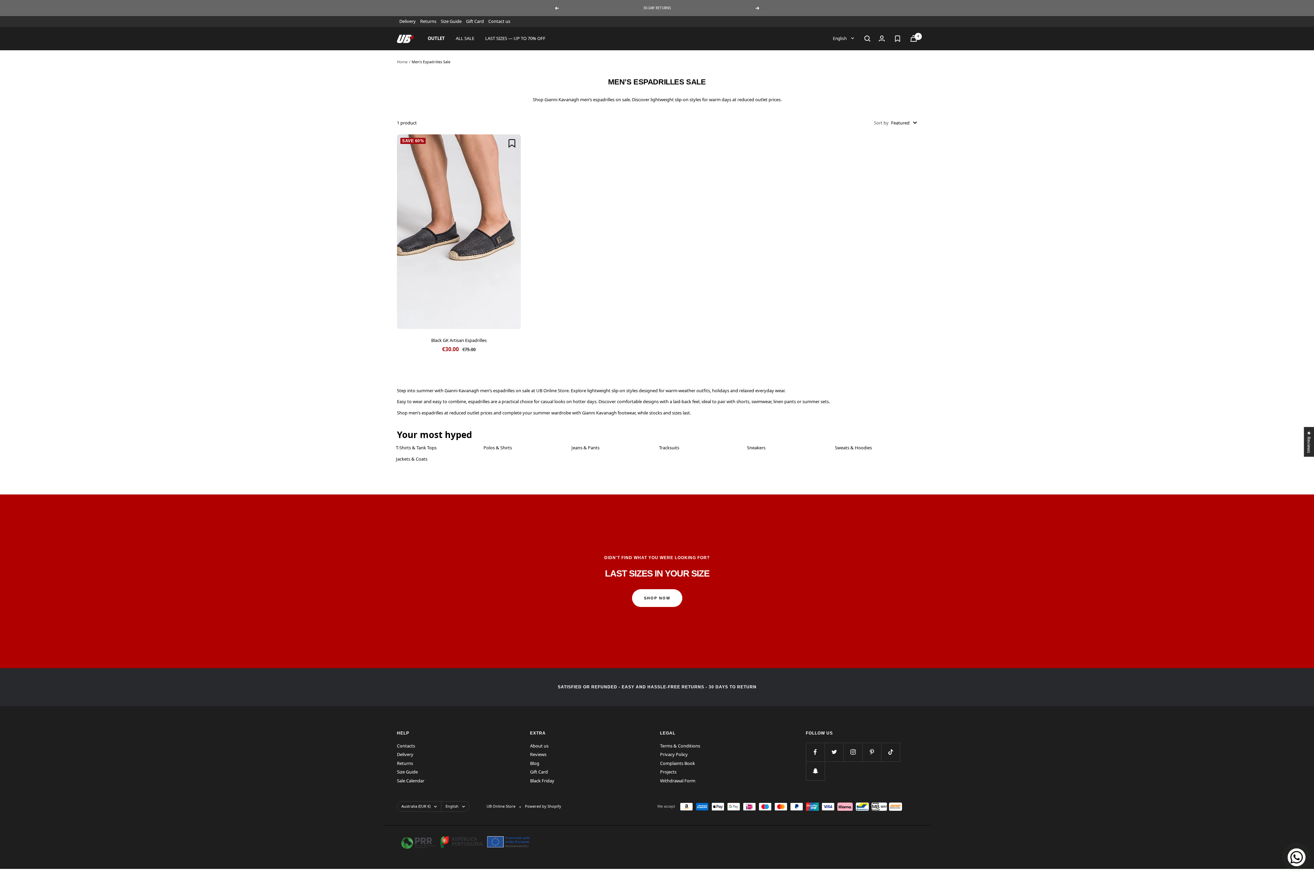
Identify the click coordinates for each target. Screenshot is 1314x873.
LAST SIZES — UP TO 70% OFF (515, 38)
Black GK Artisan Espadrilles (459, 340)
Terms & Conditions (680, 746)
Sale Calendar (410, 781)
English (840, 38)
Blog (534, 763)
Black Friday (542, 781)
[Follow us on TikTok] (890, 752)
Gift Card (475, 21)
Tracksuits (669, 448)
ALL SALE (465, 38)
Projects (668, 772)
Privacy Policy (674, 754)
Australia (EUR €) (415, 806)
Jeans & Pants (585, 448)
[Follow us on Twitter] (834, 752)
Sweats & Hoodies (853, 448)
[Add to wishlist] (511, 143)
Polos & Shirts (498, 448)
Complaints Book (677, 763)
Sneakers (756, 448)
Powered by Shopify (543, 806)
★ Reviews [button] (1309, 442)
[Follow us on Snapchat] (815, 771)
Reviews (538, 754)
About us (539, 746)
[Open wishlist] (897, 38)
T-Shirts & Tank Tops (416, 448)
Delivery (407, 21)
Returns (428, 21)
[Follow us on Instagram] (852, 752)
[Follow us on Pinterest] (871, 752)
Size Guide (451, 21)
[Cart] (913, 38)
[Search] (867, 39)
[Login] (882, 38)
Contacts (406, 746)
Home (402, 61)
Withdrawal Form (677, 781)
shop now (657, 598)
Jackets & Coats (411, 459)
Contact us (499, 21)
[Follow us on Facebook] (815, 752)
